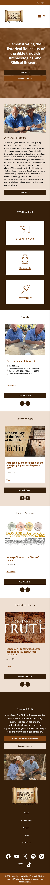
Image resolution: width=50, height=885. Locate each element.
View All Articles (25, 582)
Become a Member (25, 79)
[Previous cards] (22, 403)
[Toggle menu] (39, 16)
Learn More (25, 72)
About (26, 813)
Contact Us (26, 843)
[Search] (44, 16)
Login (42, 2)
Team (26, 835)
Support (26, 828)
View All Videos (25, 490)
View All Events (25, 396)
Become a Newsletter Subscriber (25, 739)
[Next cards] (27, 403)
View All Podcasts (25, 676)
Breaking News (26, 820)
